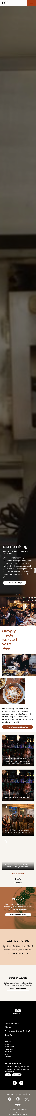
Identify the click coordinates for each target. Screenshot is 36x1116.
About (8, 526)
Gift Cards (8, 556)
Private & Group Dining (17, 530)
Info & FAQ (17, 574)
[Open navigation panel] (35, 570)
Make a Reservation (18, 488)
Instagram (18, 382)
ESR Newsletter (9, 546)
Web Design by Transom (18, 611)
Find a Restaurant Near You (17, 226)
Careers (7, 553)
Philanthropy (8, 551)
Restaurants (12, 522)
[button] (16, 94)
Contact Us (8, 543)
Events (18, 378)
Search (25, 613)
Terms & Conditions (15, 613)
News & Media (9, 548)
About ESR (8, 541)
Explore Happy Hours (18, 414)
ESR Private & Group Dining (16, 89)
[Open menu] (31, 3)
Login (7, 574)
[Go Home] (18, 511)
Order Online (18, 453)
